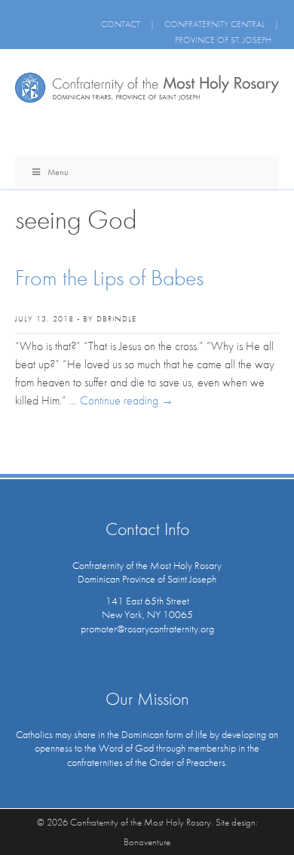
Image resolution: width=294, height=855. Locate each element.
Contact (120, 24)
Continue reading (126, 400)
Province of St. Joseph (223, 40)
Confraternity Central (214, 24)
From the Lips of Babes (109, 277)
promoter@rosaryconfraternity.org (147, 628)
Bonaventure (147, 841)
